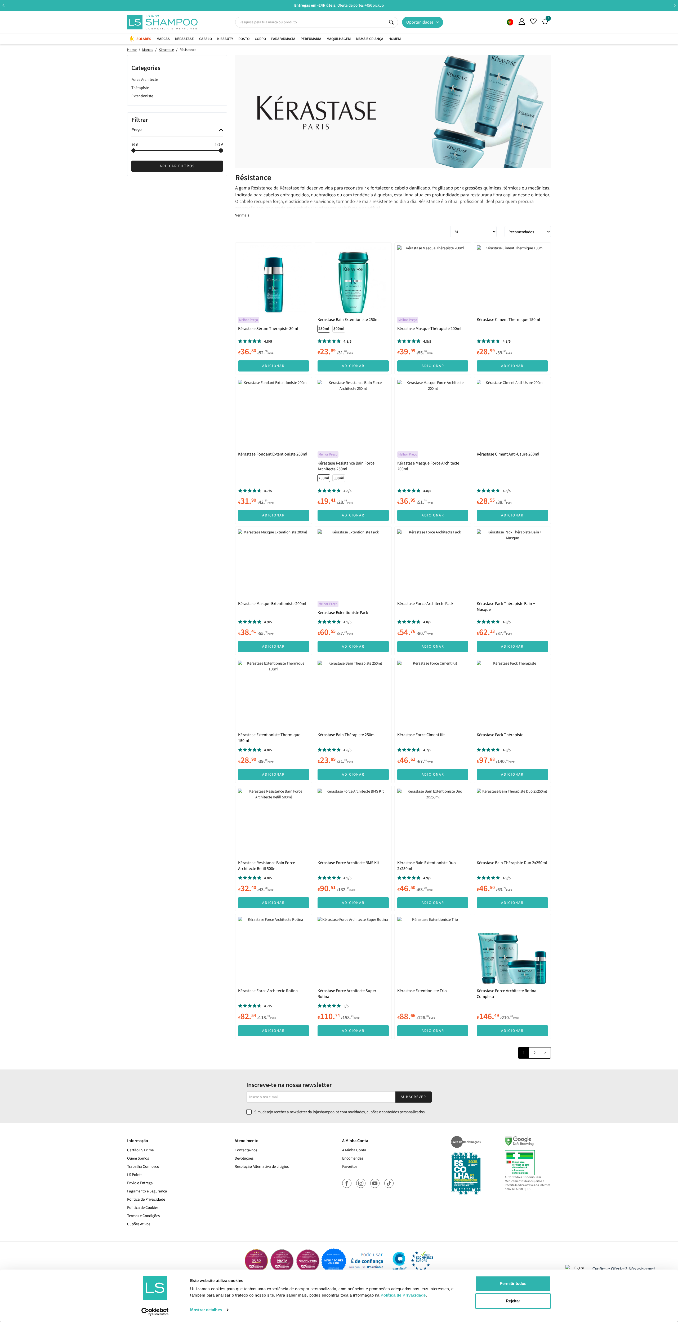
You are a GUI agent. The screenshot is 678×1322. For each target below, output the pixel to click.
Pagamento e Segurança (147, 1191)
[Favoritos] (533, 21)
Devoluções (244, 1158)
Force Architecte (144, 79)
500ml (338, 328)
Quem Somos (510, 22)
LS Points (134, 1175)
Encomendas (352, 1158)
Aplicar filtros (177, 166)
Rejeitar (513, 1301)
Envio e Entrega (140, 1183)
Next (674, 5)
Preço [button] (136, 130)
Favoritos (349, 1166)
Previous (3, 5)
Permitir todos (513, 1283)
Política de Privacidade (146, 1199)
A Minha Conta (354, 1150)
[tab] (177, 130)
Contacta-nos (246, 1150)
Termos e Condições (143, 1216)
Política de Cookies (142, 1207)
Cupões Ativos (138, 1224)
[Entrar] (522, 21)
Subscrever (413, 1097)
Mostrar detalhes (206, 1309)
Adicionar (273, 366)
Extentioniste (142, 96)
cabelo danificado (412, 188)
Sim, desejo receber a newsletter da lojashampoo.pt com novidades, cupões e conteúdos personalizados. (340, 1112)
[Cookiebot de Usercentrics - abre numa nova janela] (155, 1312)
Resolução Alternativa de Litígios (262, 1166)
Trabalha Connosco (143, 1166)
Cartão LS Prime (140, 1150)
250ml (323, 328)
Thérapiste (140, 88)
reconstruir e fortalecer (367, 188)
